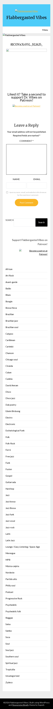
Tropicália (10, 669)
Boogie (9, 301)
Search (10, 220)
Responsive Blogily (20, 705)
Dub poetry (11, 404)
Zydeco (9, 682)
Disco (8, 392)
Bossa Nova (11, 308)
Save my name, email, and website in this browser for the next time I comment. (27, 193)
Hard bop (10, 488)
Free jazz (10, 456)
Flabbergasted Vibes (26, 17)
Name (16, 179)
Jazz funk (10, 514)
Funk (8, 463)
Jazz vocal (10, 521)
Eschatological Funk (15, 430)
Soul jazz (10, 650)
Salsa (8, 624)
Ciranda (9, 366)
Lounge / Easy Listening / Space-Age (23, 546)
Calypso (9, 333)
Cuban (8, 372)
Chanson (10, 353)
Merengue (10, 553)
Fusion (9, 469)
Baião (8, 288)
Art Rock (10, 275)
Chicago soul (12, 359)
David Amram (12, 385)
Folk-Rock (10, 443)
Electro (9, 417)
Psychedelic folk (13, 611)
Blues (8, 295)
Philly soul (10, 585)
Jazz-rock (10, 527)
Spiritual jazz (12, 663)
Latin (8, 534)
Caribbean (10, 340)
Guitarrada (11, 482)
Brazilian (10, 314)
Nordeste (10, 572)
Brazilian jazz (12, 320)
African (9, 269)
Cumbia (9, 379)
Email (36, 179)
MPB (8, 559)
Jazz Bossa (11, 508)
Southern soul (12, 656)
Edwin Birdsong (13, 411)
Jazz (7, 495)
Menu (45, 29)
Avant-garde (11, 282)
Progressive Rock (14, 598)
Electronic (10, 424)
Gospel (9, 475)
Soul (8, 643)
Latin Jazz (10, 540)
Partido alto (11, 579)
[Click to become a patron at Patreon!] (26, 106)
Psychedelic (11, 605)
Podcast (9, 592)
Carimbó (9, 346)
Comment (26, 140)
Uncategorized (12, 676)
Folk (7, 437)
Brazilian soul (12, 327)
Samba (9, 630)
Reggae (9, 617)
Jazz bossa (10, 501)
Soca (8, 637)
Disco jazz (10, 398)
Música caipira (12, 566)
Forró (8, 450)
